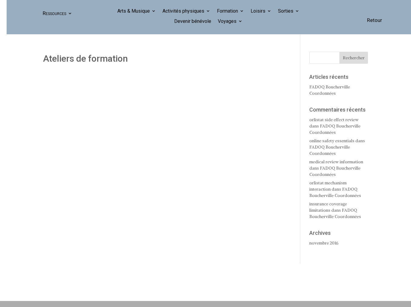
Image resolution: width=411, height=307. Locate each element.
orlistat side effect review (334, 119)
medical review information (336, 161)
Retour (374, 20)
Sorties (285, 11)
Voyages (227, 21)
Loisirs (258, 11)
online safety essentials (331, 140)
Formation (227, 11)
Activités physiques (183, 11)
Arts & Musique (133, 11)
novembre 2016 (323, 243)
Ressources (54, 13)
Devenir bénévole (192, 21)
